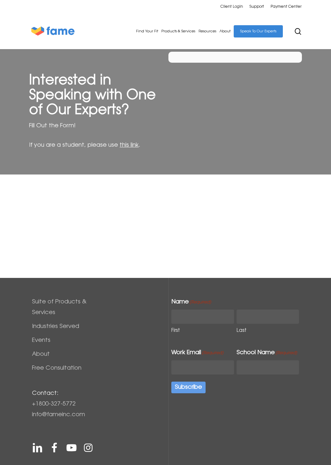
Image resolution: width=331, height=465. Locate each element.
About (41, 354)
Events (41, 340)
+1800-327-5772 (54, 404)
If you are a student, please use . (84, 145)
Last (242, 330)
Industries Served (55, 327)
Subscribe (188, 387)
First (175, 330)
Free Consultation (56, 368)
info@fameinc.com (58, 415)
